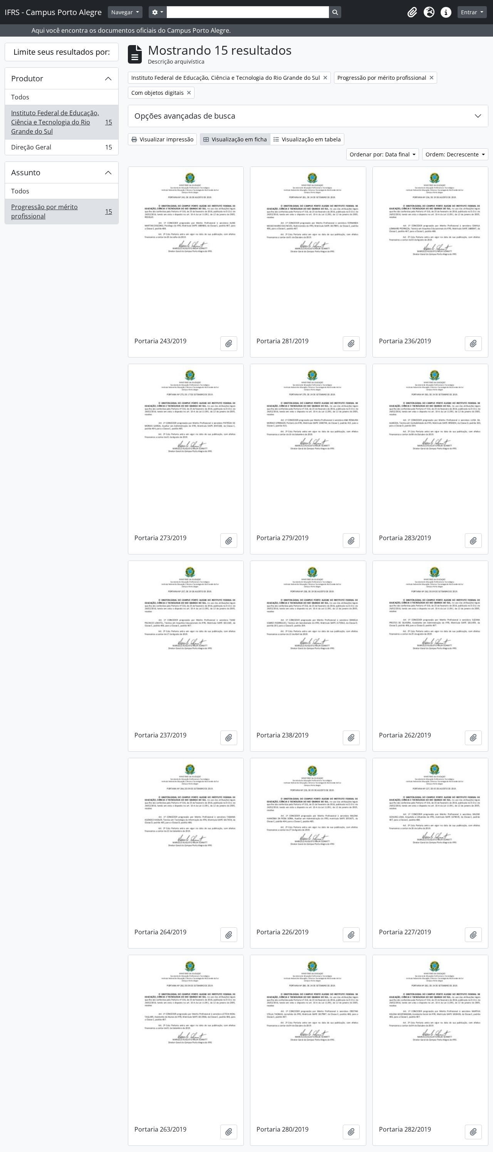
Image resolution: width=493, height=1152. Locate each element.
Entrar (470, 12)
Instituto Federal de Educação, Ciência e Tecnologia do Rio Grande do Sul (61, 122)
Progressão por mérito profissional (61, 211)
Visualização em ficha (238, 139)
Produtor (27, 78)
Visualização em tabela (310, 139)
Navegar (122, 12)
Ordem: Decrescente (453, 154)
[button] (412, 12)
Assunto (25, 172)
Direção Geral (61, 149)
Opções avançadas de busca (184, 116)
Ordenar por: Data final (380, 154)
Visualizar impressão (165, 139)
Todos (20, 97)
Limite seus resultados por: (61, 52)
